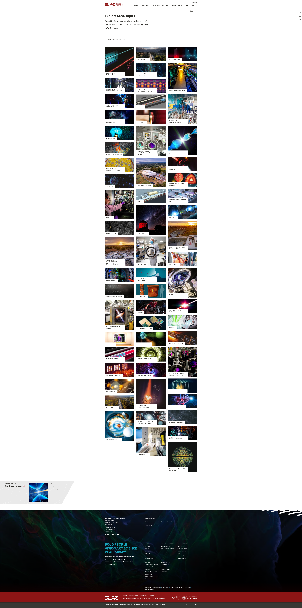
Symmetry (183, 548)
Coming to (109, 527)
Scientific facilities (165, 546)
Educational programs (183, 556)
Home (191, 10)
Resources (147, 556)
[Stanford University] (176, 598)
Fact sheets (54, 496)
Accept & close (191, 604)
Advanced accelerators (151, 567)
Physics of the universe (151, 571)
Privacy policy (156, 587)
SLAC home (124, 595)
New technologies (149, 569)
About (147, 544)
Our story (147, 546)
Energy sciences (149, 576)
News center (54, 484)
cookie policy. (162, 604)
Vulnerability (176, 587)
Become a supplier (165, 567)
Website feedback (149, 589)
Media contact (55, 487)
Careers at (165, 571)
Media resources (182, 551)
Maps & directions (133, 595)
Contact (107, 531)
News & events (182, 544)
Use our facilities (165, 569)
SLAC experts (54, 493)
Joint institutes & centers (167, 548)
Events (179, 553)
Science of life (148, 574)
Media (14, 486)
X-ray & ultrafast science (151, 564)
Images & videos (55, 490)
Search (194, 2)
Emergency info (143, 595)
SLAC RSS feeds (111, 28)
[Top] (298, 582)
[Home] (111, 598)
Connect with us (55, 499)
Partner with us (165, 564)
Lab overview (148, 551)
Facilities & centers (167, 544)
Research (148, 562)
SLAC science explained (151, 579)
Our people (147, 548)
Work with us (165, 562)
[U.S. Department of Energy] (189, 598)
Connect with (109, 529)
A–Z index (187, 587)
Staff (147, 587)
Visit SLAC (147, 553)
